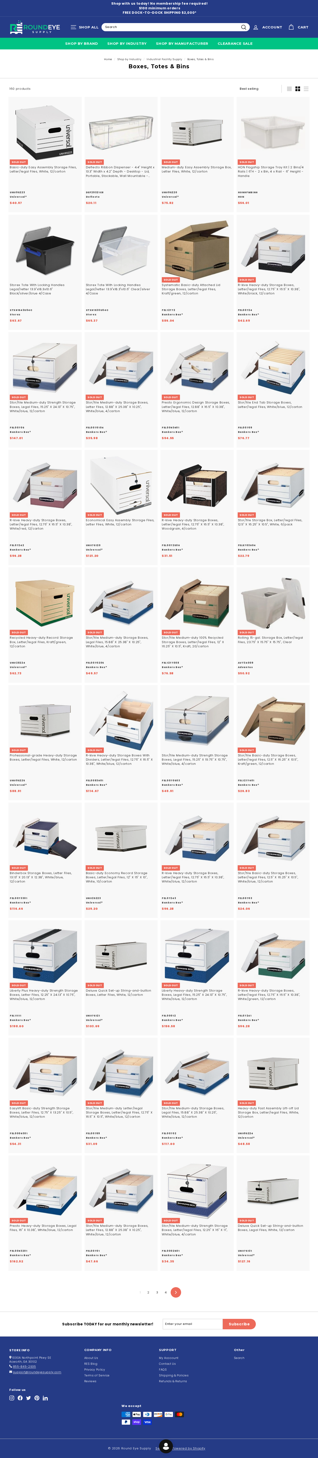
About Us (91, 1358)
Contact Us (167, 1364)
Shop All (85, 28)
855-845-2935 (24, 1366)
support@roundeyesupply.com (37, 1372)
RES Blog (91, 1364)
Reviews (90, 1381)
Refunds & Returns (173, 1381)
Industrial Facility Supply (164, 59)
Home (108, 59)
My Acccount (169, 1358)
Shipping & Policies (174, 1375)
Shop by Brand (81, 43)
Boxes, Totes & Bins (200, 59)
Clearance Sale (235, 43)
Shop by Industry (127, 43)
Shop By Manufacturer (182, 43)
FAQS (163, 1370)
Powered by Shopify (188, 1448)
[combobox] (175, 27)
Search (239, 1358)
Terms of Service (97, 1375)
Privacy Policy (94, 1370)
